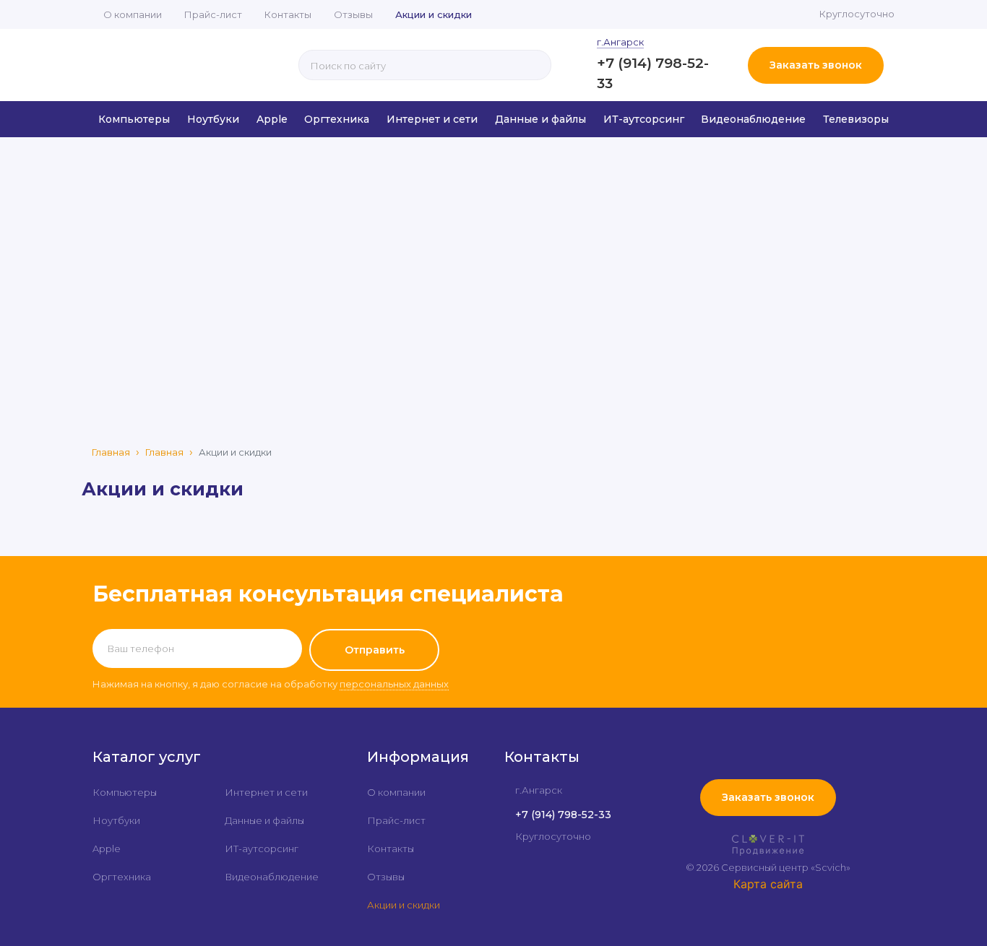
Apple (272, 119)
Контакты (287, 14)
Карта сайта (768, 884)
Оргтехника (336, 119)
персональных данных (394, 684)
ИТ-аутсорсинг (643, 119)
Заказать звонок (816, 64)
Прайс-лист (213, 14)
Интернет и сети (432, 119)
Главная (111, 452)
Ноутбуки (213, 119)
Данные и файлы (540, 119)
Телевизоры (856, 119)
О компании (132, 14)
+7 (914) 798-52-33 (563, 814)
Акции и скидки (433, 14)
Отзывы (353, 14)
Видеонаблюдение (753, 119)
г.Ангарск (620, 42)
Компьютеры (134, 119)
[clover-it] (768, 847)
